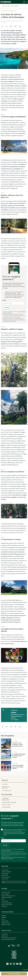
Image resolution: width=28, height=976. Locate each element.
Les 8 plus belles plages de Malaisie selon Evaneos (18, 755)
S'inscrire (6, 307)
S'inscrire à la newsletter (14, 974)
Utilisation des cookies (7, 897)
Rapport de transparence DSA (8, 895)
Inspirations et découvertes (10, 6)
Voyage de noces (12, 10)
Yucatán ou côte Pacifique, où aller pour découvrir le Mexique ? (17, 744)
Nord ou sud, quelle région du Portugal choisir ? (17, 766)
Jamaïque (4, 10)
